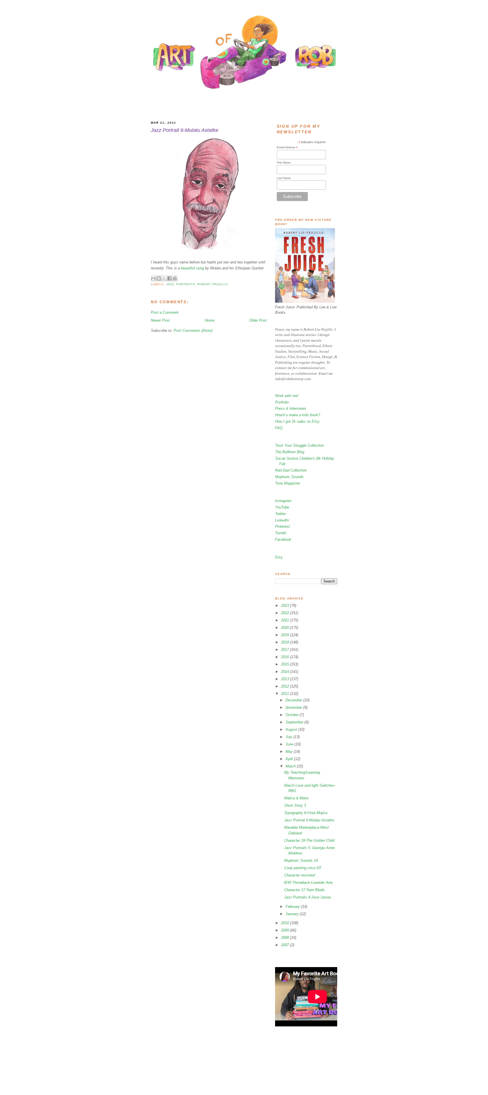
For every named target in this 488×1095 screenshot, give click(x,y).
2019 (285, 635)
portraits (185, 284)
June (290, 744)
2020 (285, 627)
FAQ (278, 428)
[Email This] (153, 278)
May (290, 751)
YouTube (282, 507)
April (290, 759)
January (293, 914)
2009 (285, 930)
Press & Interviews (290, 408)
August (292, 729)
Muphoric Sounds (289, 477)
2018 (285, 642)
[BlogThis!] (159, 278)
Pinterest (282, 526)
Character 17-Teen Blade (304, 890)
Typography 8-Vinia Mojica (305, 813)
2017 (285, 649)
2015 (285, 664)
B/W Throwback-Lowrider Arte (308, 882)
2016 (285, 657)
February (293, 906)
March (291, 766)
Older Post (258, 320)
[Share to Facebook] (169, 278)
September (295, 722)
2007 (285, 945)
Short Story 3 (295, 805)
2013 (285, 679)
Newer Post (160, 320)
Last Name (284, 178)
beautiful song (192, 268)
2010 (285, 923)
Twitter (280, 514)
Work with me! (287, 396)
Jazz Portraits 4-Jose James (307, 897)
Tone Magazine (287, 483)
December (294, 700)
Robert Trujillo (212, 284)
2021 (285, 620)
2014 (285, 671)
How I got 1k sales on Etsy (297, 421)
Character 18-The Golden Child (309, 840)
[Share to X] (164, 278)
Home (209, 320)
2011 (285, 694)
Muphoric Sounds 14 (301, 860)
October (293, 715)
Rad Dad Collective (290, 470)
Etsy (279, 557)
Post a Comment (164, 312)
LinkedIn (282, 520)
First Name (284, 162)
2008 (285, 937)
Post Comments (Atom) (193, 330)
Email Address (287, 147)
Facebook (283, 539)
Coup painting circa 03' (302, 868)
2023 (285, 605)
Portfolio (282, 402)
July (289, 737)
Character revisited (299, 875)
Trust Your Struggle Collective (299, 445)
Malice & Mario (296, 798)
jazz (170, 284)
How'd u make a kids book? (297, 415)
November (294, 707)
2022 (285, 613)
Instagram (283, 501)
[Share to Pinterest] (175, 278)
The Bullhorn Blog (289, 452)
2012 (285, 686)
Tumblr (280, 533)
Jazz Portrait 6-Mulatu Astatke (309, 820)
